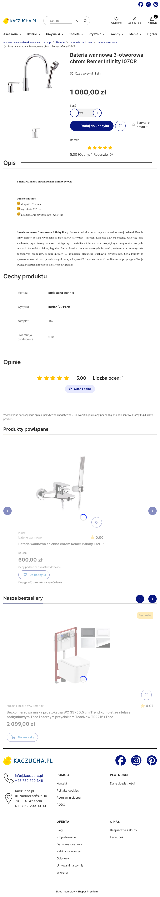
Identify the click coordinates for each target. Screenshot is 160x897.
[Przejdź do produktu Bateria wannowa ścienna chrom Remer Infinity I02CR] (61, 483)
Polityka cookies (68, 790)
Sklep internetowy (77, 891)
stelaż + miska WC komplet (25, 705)
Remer (74, 140)
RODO (61, 804)
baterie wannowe (107, 42)
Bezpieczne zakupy (123, 830)
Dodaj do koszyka (94, 126)
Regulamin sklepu (69, 797)
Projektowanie (66, 837)
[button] (85, 20)
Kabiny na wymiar (69, 851)
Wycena (62, 872)
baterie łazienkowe (81, 42)
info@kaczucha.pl (29, 775)
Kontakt (62, 783)
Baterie (60, 42)
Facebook (117, 837)
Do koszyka (38, 574)
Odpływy (63, 858)
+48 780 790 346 (29, 780)
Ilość (73, 105)
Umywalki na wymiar (71, 865)
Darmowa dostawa (69, 844)
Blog (60, 830)
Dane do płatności (122, 783)
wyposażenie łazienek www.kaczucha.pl (27, 42)
